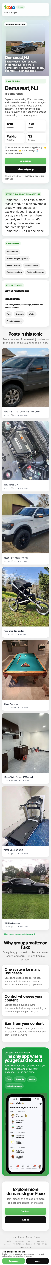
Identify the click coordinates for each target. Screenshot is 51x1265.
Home (7, 12)
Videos (7, 1244)
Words (44, 1244)
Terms (29, 1237)
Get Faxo (25, 1211)
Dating (30, 1241)
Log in (14, 12)
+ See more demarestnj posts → (18, 934)
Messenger (19, 1241)
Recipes (29, 1244)
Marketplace (18, 1244)
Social (8, 1241)
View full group (26, 169)
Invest (21, 1237)
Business (40, 1241)
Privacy (36, 1237)
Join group (25, 161)
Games (37, 1244)
